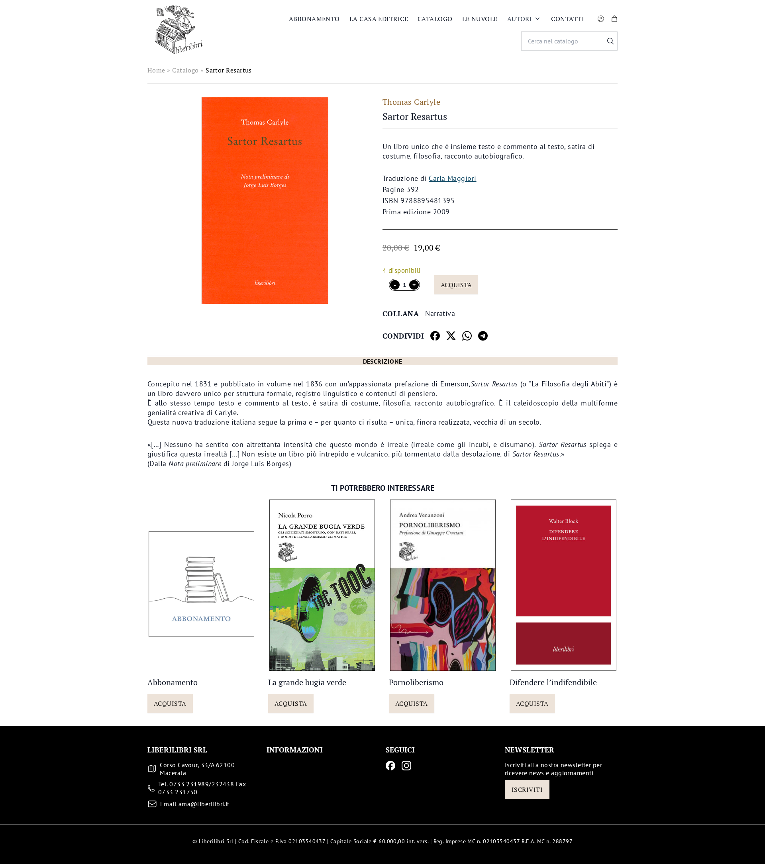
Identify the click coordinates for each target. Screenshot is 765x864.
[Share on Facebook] (435, 336)
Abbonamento (314, 18)
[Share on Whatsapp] (467, 336)
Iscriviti (527, 789)
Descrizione (382, 361)
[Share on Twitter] (451, 336)
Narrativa (440, 313)
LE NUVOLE (480, 18)
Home (156, 70)
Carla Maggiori (452, 178)
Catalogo (435, 18)
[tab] (382, 361)
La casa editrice (378, 18)
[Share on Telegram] (483, 336)
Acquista (456, 284)
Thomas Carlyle (411, 101)
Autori (519, 19)
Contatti (567, 18)
